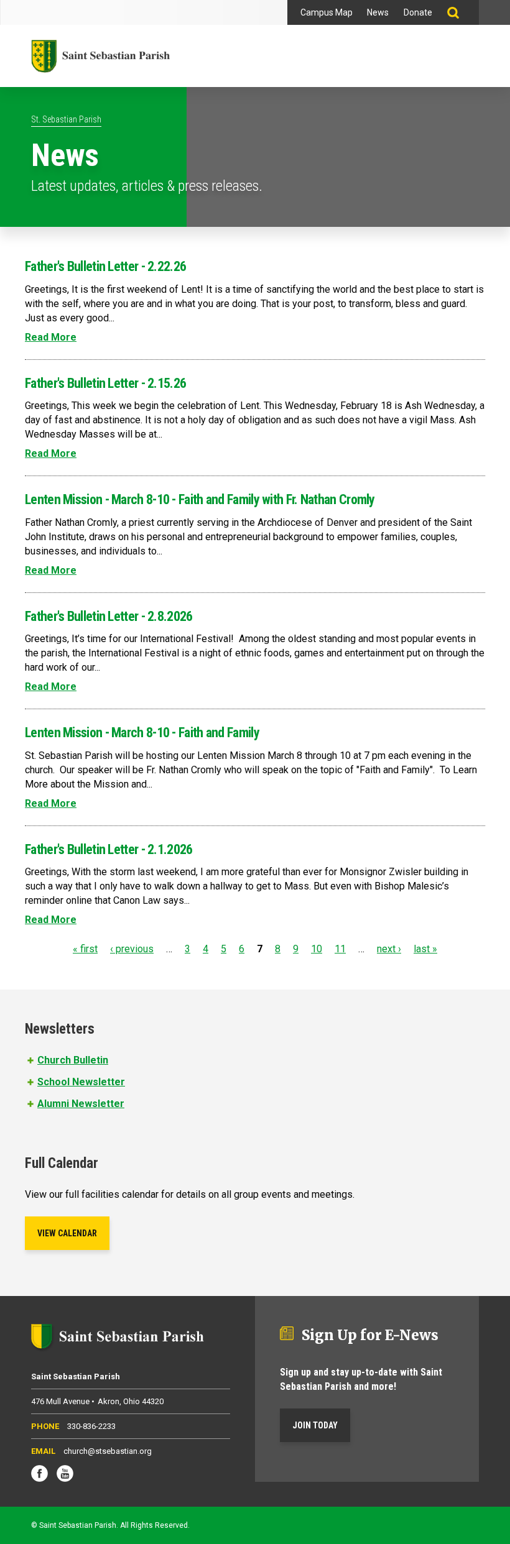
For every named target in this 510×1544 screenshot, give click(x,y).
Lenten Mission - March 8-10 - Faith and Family (142, 732)
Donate (418, 12)
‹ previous (132, 949)
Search (459, 12)
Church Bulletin (72, 1060)
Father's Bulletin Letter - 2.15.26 (105, 383)
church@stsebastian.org (107, 1451)
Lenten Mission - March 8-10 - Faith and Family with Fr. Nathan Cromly (200, 499)
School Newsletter (81, 1082)
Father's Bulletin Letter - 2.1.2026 (109, 849)
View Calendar (67, 1233)
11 (340, 949)
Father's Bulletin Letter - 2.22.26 (105, 266)
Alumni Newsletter (80, 1104)
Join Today (315, 1425)
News (378, 12)
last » (425, 949)
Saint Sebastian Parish (130, 1336)
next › (389, 949)
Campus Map (326, 12)
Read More (50, 337)
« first (85, 949)
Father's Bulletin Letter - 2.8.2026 (109, 616)
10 (316, 949)
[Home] (100, 56)
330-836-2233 (91, 1426)
